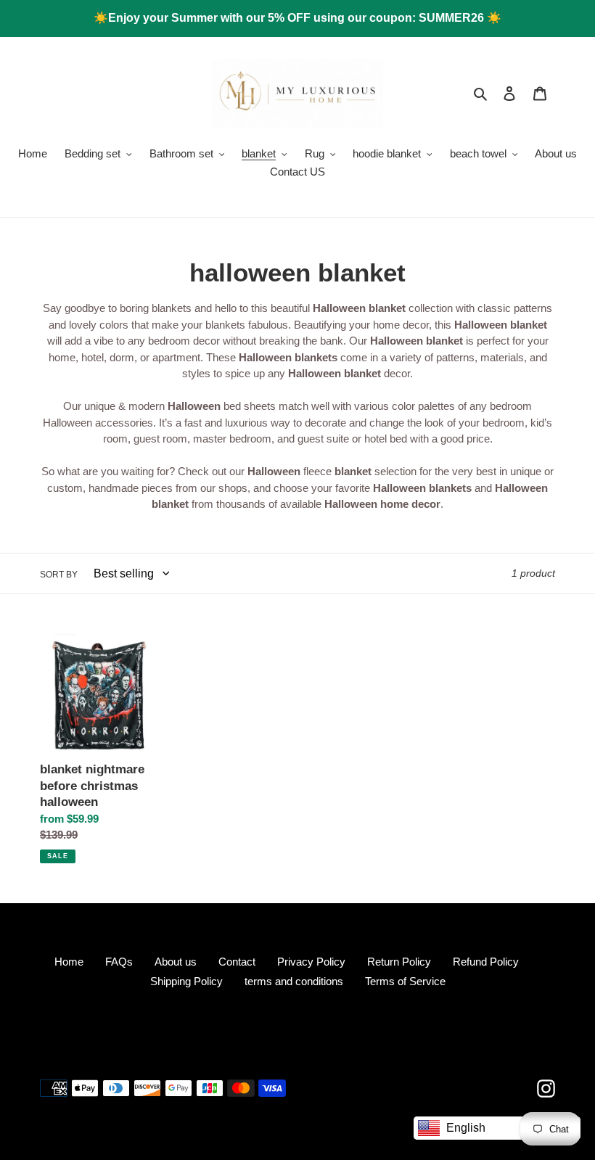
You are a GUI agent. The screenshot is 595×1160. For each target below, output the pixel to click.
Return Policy (399, 961)
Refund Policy (486, 961)
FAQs (119, 961)
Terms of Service (405, 981)
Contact (236, 961)
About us (176, 961)
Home (68, 961)
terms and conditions (294, 981)
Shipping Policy (186, 981)
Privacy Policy (311, 961)
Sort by (59, 574)
